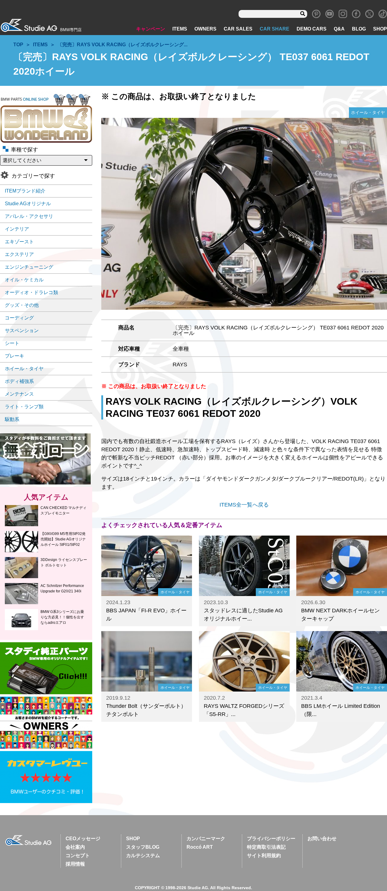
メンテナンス (19, 394)
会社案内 (75, 847)
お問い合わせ (322, 838)
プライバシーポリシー (271, 838)
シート (12, 343)
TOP (18, 44)
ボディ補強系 (19, 381)
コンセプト (78, 855)
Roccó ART (200, 847)
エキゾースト (19, 241)
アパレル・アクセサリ (29, 216)
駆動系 (12, 419)
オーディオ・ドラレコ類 (31, 292)
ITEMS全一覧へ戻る (244, 505)
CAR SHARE (274, 28)
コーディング (19, 317)
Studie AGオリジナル (28, 203)
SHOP (380, 28)
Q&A (339, 28)
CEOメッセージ (83, 838)
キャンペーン (150, 28)
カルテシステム (143, 855)
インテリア (17, 229)
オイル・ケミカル (24, 279)
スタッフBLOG (142, 847)
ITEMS (179, 28)
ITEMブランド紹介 (25, 190)
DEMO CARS (312, 28)
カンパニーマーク (206, 838)
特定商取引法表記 (266, 847)
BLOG (359, 28)
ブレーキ (14, 355)
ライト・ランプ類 (24, 406)
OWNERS (205, 28)
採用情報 (75, 864)
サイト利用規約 (264, 855)
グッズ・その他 (22, 305)
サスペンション (22, 330)
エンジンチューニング (29, 267)
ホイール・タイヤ (24, 368)
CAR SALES (238, 28)
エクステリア (19, 254)
